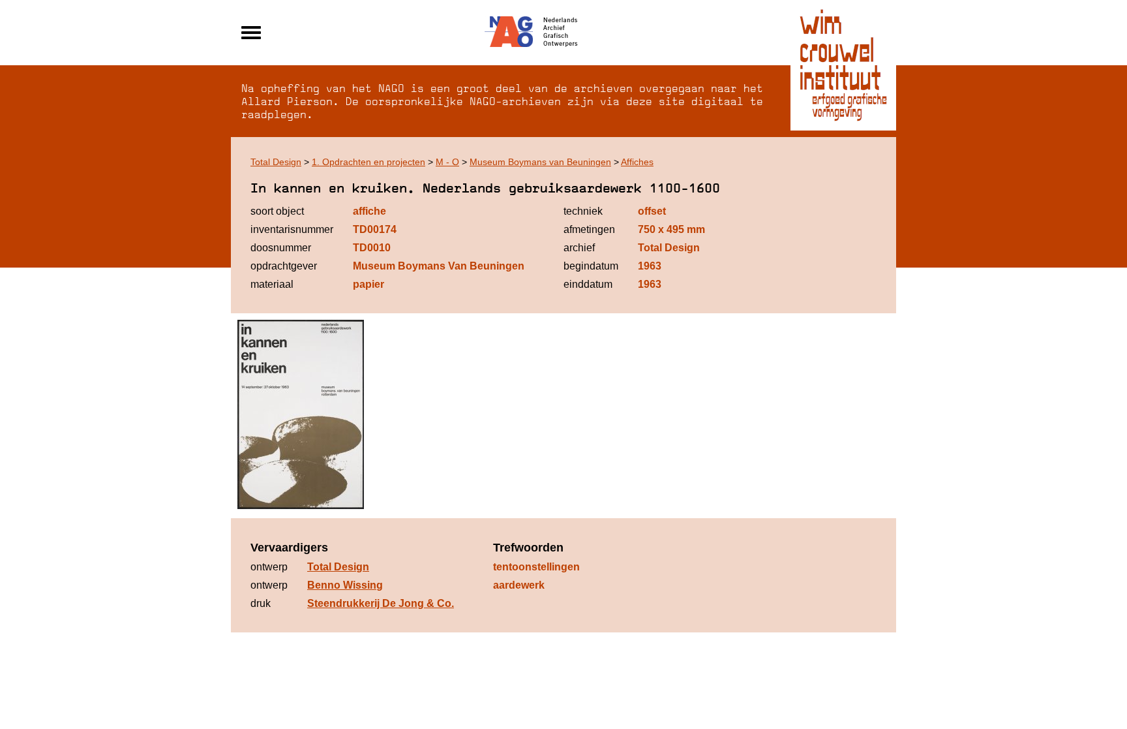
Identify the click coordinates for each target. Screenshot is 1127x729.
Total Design (275, 162)
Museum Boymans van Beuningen (540, 162)
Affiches (637, 162)
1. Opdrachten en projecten (368, 162)
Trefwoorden (528, 547)
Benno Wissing (345, 585)
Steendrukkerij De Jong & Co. (380, 603)
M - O (447, 162)
